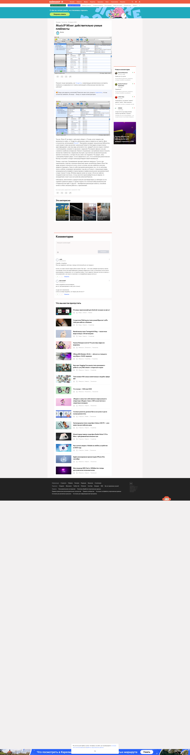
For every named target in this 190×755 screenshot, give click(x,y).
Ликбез (86, 416)
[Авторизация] (139, 2)
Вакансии (90, 483)
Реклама (76, 483)
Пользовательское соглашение (66, 489)
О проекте (63, 483)
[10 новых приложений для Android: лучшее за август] (83, 311)
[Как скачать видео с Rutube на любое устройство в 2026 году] (83, 448)
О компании (98, 483)
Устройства (91, 325)
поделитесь (98, 92)
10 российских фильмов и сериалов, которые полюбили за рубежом (124, 79)
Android (85, 312)
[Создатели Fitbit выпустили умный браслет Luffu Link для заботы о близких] (83, 322)
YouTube (90, 486)
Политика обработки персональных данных (89, 489)
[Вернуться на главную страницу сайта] (54, 2)
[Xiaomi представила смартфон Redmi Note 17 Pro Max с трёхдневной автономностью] (83, 436)
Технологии (88, 347)
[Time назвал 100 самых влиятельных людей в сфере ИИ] (83, 379)
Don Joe (62, 32)
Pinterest (83, 486)
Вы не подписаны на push (112, 486)
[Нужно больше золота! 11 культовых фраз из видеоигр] (83, 345)
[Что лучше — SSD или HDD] (83, 390)
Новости (85, 325)
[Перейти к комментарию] (125, 76)
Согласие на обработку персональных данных (108, 491)
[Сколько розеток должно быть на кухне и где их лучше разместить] (83, 414)
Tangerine (79, 83)
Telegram (61, 486)
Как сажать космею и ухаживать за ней (124, 104)
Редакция (83, 483)
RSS (102, 486)
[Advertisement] (83, 227)
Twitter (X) (76, 486)
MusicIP (76, 143)
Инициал (96, 486)
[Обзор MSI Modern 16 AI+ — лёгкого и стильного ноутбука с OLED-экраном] (83, 356)
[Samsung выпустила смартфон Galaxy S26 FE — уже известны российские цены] (83, 425)
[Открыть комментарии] (77, 313)
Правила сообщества (88, 491)
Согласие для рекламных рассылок (61, 493)
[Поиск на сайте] (132, 2)
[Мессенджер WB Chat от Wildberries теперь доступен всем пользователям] (83, 470)
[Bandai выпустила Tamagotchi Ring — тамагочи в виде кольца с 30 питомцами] (83, 333)
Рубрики (70, 483)
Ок (95, 751)
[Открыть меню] (109, 259)
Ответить (66, 276)
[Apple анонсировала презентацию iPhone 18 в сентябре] (83, 459)
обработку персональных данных (95, 747)
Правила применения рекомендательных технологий (66, 491)
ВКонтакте (69, 486)
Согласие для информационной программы (85, 493)
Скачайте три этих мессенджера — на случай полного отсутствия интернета (124, 116)
